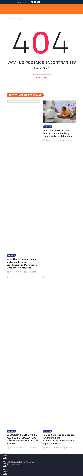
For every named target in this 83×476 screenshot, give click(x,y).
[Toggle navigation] (41, 9)
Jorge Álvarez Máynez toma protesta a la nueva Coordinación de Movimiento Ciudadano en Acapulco (22, 263)
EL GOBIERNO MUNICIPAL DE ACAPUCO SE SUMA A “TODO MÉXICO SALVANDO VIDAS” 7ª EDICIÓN (22, 439)
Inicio (10, 19)
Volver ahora (42, 77)
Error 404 (17, 19)
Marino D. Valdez (16, 272)
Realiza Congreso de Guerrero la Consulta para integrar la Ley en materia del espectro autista (58, 439)
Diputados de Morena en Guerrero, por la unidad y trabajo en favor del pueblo (57, 133)
